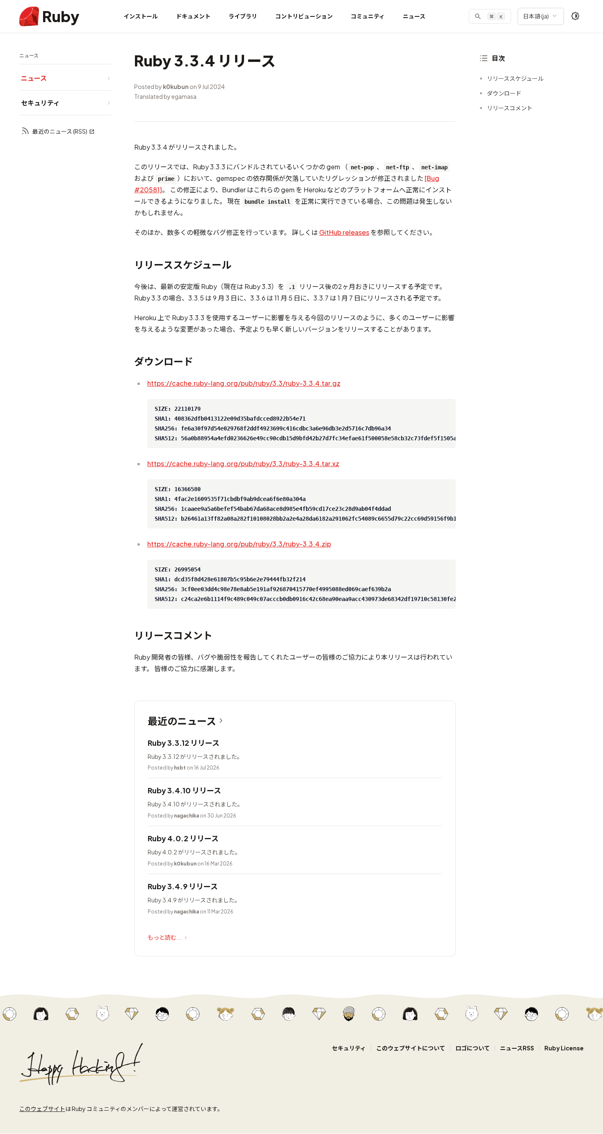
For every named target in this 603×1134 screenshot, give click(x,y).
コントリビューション (304, 16)
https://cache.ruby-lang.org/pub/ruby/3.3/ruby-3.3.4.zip (239, 544)
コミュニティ (368, 16)
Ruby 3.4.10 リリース (184, 790)
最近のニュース (182, 721)
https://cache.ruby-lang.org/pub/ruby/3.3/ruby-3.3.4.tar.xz (243, 463)
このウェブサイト (42, 1108)
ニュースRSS (517, 1048)
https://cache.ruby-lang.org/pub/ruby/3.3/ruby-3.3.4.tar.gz (243, 383)
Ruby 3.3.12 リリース (183, 742)
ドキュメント (193, 16)
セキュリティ (349, 1048)
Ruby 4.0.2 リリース (183, 838)
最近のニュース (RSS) (59, 131)
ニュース (414, 16)
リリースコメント (509, 108)
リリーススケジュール (515, 78)
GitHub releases (344, 232)
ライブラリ (242, 16)
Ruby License (564, 1048)
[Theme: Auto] (575, 16)
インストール (140, 16)
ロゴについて (472, 1048)
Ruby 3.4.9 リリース (183, 886)
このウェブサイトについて (410, 1048)
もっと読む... (164, 937)
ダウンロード (504, 93)
